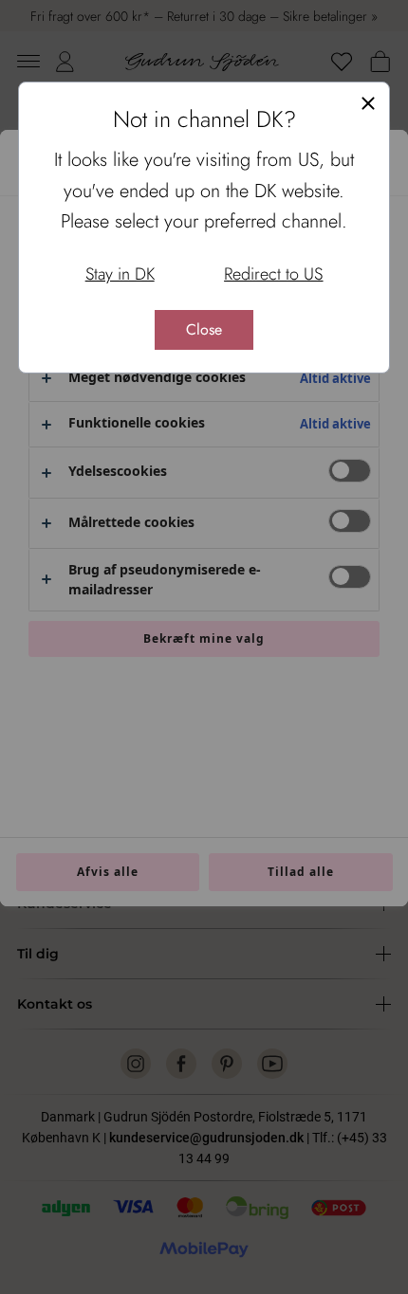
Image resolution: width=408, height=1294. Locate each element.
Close (204, 329)
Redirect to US (273, 274)
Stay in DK (120, 274)
